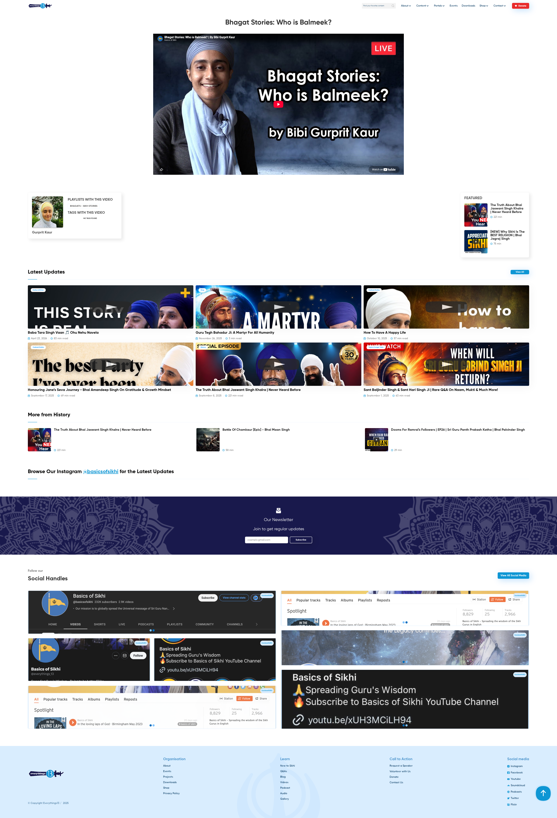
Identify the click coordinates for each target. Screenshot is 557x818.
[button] (405, 5)
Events (454, 6)
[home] (40, 6)
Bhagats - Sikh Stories (83, 206)
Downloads (468, 6)
